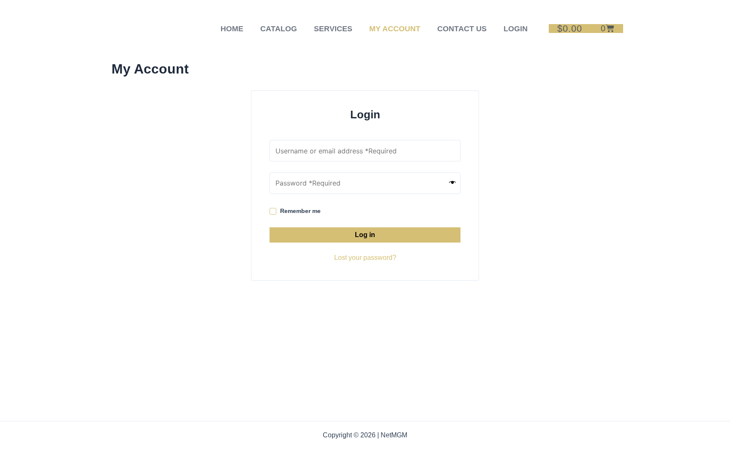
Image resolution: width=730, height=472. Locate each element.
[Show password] (452, 183)
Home (232, 29)
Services (333, 29)
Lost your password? (365, 257)
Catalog (278, 29)
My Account (394, 29)
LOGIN (516, 29)
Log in (365, 234)
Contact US (462, 29)
